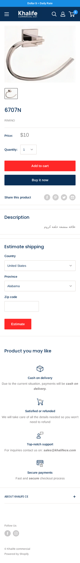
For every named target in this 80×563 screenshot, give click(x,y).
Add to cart (40, 166)
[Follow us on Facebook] (7, 533)
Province (10, 276)
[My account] (63, 14)
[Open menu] (6, 14)
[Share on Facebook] (47, 197)
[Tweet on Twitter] (64, 197)
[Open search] (54, 14)
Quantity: (11, 149)
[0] (72, 14)
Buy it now (40, 180)
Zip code (10, 297)
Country (10, 256)
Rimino (9, 120)
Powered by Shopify (16, 553)
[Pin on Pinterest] (55, 197)
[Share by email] (72, 197)
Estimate (18, 324)
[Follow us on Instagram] (16, 533)
